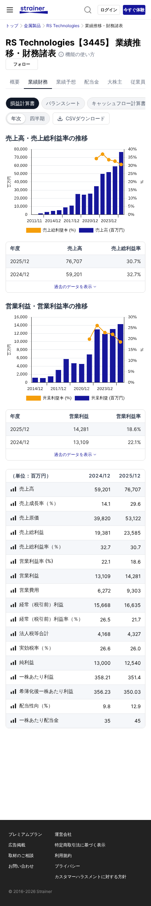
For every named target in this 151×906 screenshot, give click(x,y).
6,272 (104, 591)
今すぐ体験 (134, 9)
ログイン (108, 9)
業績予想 (66, 82)
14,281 (133, 576)
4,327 (134, 634)
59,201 (102, 489)
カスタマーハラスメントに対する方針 (90, 876)
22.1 (106, 562)
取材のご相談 (21, 855)
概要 (15, 82)
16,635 (132, 605)
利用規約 (63, 855)
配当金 (91, 82)
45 (137, 721)
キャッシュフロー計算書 (119, 103)
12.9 (136, 706)
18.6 (136, 562)
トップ (12, 25)
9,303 (134, 591)
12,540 (133, 663)
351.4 (134, 677)
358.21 (102, 677)
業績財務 (38, 82)
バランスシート (63, 103)
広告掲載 (16, 844)
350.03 (132, 692)
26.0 (135, 648)
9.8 (107, 706)
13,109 (103, 576)
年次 (16, 118)
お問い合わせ (21, 866)
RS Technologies (62, 25)
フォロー (21, 64)
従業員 (138, 82)
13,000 (102, 663)
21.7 (136, 619)
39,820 (102, 518)
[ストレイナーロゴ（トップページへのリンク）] (34, 10)
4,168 (104, 634)
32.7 (105, 547)
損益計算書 (22, 103)
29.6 (135, 504)
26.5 (105, 619)
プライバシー (67, 866)
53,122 (133, 518)
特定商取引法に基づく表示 (80, 844)
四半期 (37, 118)
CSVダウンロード (85, 118)
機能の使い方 (79, 54)
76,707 (133, 489)
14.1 (106, 504)
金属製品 (32, 25)
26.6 (105, 648)
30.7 (135, 547)
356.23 (102, 692)
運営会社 (63, 834)
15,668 (102, 605)
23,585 (132, 533)
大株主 (114, 82)
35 (107, 721)
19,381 (103, 533)
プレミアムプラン (25, 834)
